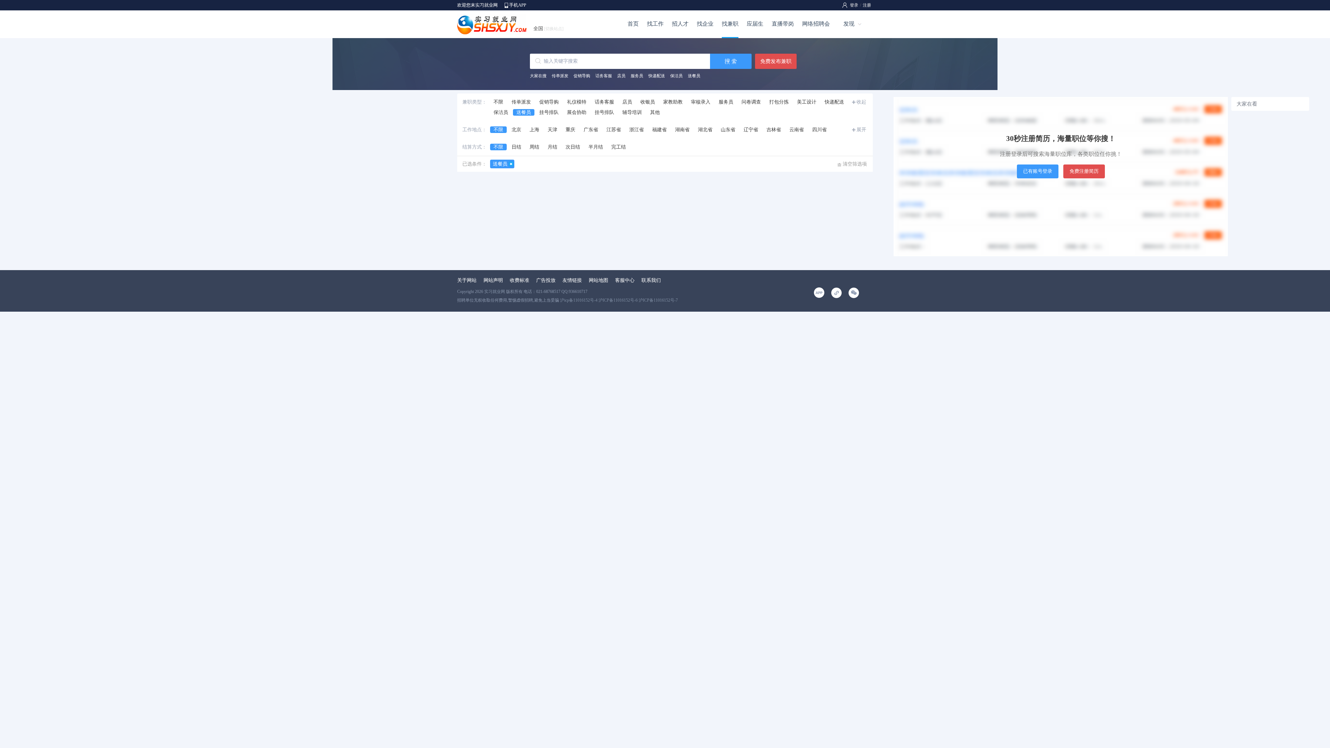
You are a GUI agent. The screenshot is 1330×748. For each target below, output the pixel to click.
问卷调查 (751, 102)
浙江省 (636, 129)
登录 (854, 5)
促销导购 (582, 75)
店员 (621, 75)
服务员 (637, 75)
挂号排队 (549, 112)
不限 (498, 102)
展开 (861, 129)
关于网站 (467, 280)
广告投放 (546, 280)
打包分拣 (779, 102)
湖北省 (705, 129)
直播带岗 (783, 24)
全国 (548, 28)
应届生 (755, 24)
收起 (861, 102)
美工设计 (806, 102)
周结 (534, 147)
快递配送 (656, 75)
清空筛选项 (855, 164)
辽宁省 (751, 129)
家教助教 (673, 102)
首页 (633, 24)
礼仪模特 (576, 102)
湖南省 (682, 129)
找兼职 (730, 24)
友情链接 (572, 280)
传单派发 (560, 75)
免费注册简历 (1084, 171)
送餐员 (694, 75)
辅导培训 (632, 112)
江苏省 (613, 129)
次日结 (573, 147)
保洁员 (676, 75)
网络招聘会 (816, 24)
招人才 (680, 24)
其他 (655, 112)
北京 (516, 129)
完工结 (618, 147)
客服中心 (625, 280)
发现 (848, 24)
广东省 (591, 129)
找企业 (705, 24)
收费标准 (519, 280)
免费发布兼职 (775, 61)
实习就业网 (494, 291)
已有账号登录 (1037, 171)
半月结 (595, 147)
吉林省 (773, 129)
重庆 (570, 129)
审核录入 (700, 102)
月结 (552, 147)
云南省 (796, 129)
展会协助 (576, 112)
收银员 (647, 102)
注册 (867, 5)
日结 (516, 147)
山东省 (728, 129)
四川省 (819, 129)
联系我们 (651, 280)
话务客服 (603, 75)
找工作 (655, 24)
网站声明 (493, 280)
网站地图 (598, 280)
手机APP (517, 5)
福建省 (659, 129)
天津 (552, 129)
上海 (534, 129)
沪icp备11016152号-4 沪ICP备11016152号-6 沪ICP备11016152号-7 (619, 300)
